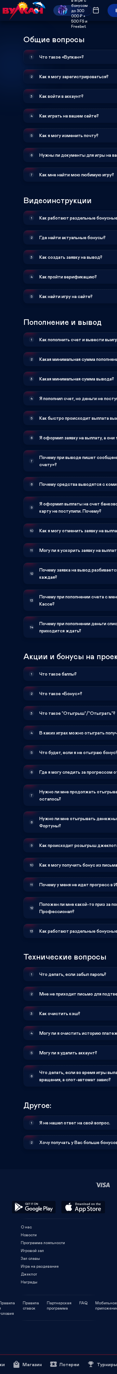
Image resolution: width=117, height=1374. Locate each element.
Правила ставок (31, 1302)
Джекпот (29, 1274)
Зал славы (30, 1258)
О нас (26, 1226)
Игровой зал (32, 1250)
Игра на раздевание (40, 1266)
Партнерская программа (59, 1302)
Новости (29, 1234)
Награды (29, 1281)
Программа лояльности (43, 1242)
